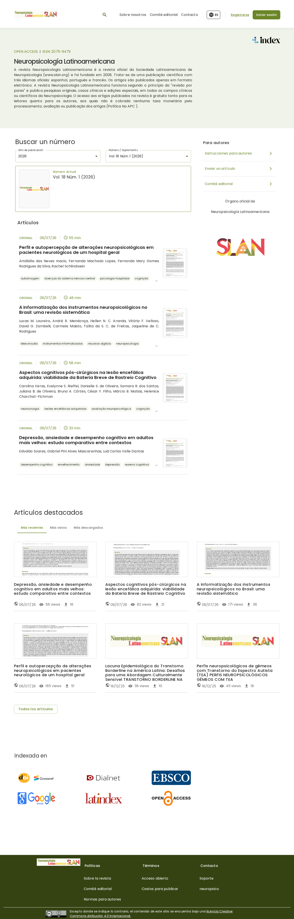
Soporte (207, 878)
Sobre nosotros (132, 14)
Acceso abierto (155, 878)
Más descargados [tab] (88, 527)
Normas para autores (102, 899)
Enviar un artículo (220, 168)
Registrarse (240, 15)
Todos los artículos (35, 709)
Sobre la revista (97, 878)
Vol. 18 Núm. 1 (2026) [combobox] (126, 156)
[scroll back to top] (280, 909)
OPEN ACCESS (26, 51)
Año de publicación (30, 150)
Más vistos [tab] (58, 527)
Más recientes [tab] (32, 527)
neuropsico (209, 888)
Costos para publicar (160, 888)
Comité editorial (164, 14)
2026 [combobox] (22, 156)
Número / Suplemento (123, 150)
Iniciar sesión (266, 15)
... (157, 280)
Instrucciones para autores (228, 153)
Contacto (189, 14)
